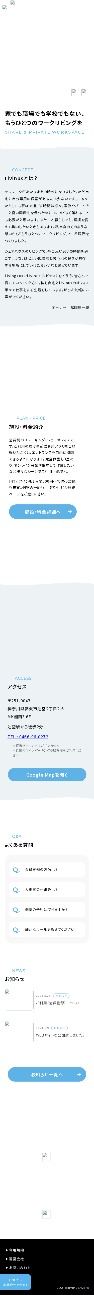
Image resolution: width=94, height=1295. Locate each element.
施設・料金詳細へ (43, 511)
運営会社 (16, 1258)
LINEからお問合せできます (15, 1282)
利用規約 (16, 1249)
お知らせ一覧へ (47, 1074)
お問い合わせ (20, 1267)
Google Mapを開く (47, 774)
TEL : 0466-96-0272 (28, 737)
